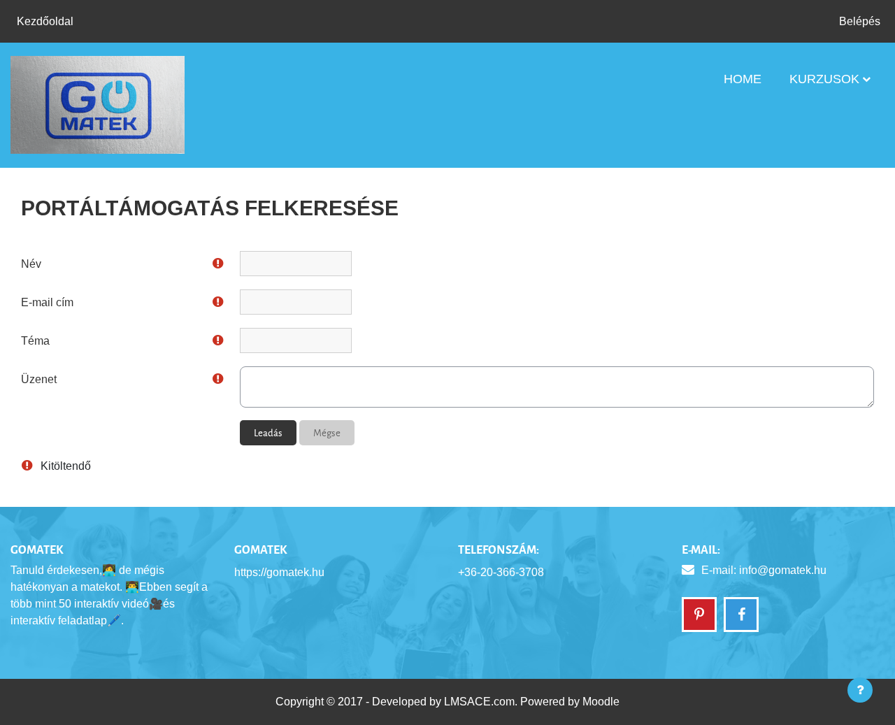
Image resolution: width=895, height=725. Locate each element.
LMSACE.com (479, 702)
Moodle (601, 702)
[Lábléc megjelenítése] (860, 690)
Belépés (859, 21)
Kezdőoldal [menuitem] (45, 21)
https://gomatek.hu (279, 572)
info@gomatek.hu (782, 570)
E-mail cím (47, 302)
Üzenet (39, 379)
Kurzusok (824, 79)
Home (742, 79)
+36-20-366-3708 (501, 572)
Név (31, 264)
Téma (35, 341)
